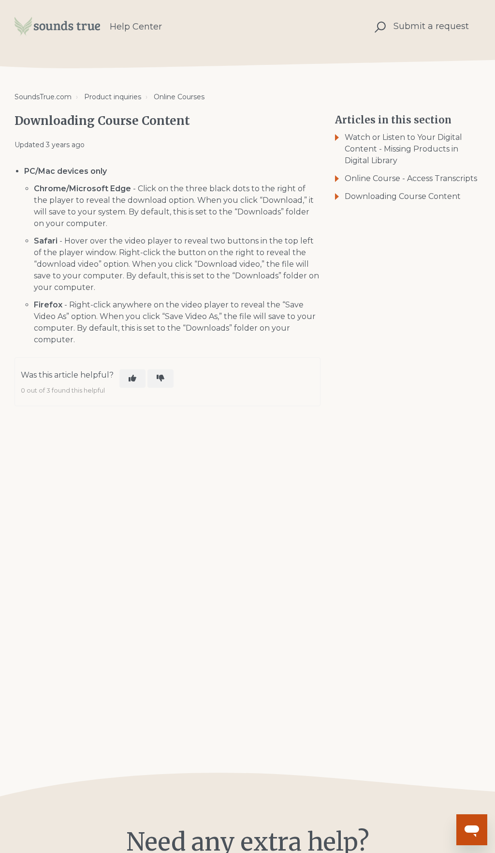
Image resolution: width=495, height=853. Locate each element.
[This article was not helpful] (160, 378)
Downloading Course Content (403, 196)
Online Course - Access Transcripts (411, 178)
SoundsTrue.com (43, 96)
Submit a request (431, 26)
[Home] (57, 26)
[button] (379, 26)
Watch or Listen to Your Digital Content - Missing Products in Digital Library (403, 149)
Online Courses (179, 96)
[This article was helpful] (132, 378)
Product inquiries (112, 96)
